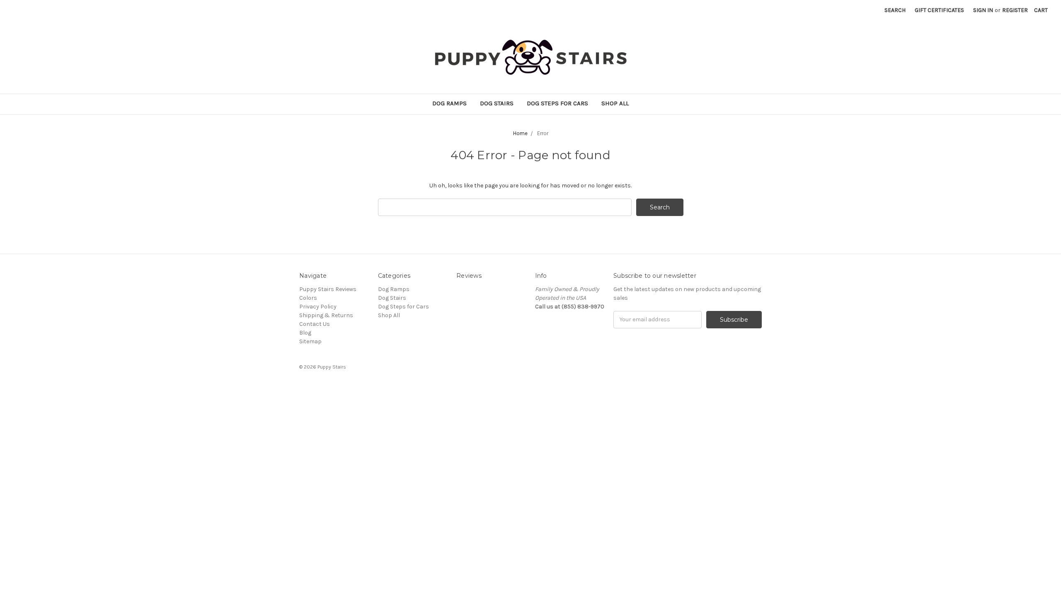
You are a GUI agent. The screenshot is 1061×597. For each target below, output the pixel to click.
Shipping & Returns (326, 315)
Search (895, 10)
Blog (305, 332)
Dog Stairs (497, 103)
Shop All (615, 103)
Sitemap (310, 341)
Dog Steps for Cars (557, 103)
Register (1015, 10)
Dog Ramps (449, 103)
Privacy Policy (318, 306)
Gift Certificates (939, 10)
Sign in (983, 10)
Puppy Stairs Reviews (327, 289)
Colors (308, 297)
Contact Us (314, 324)
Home (520, 133)
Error (542, 133)
